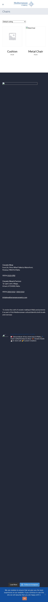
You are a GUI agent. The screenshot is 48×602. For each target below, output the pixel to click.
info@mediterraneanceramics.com (14, 297)
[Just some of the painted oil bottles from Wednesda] (9, 429)
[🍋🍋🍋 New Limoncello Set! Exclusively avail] (24, 552)
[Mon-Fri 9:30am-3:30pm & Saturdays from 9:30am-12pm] (39, 497)
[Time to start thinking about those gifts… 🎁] (9, 535)
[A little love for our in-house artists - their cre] (39, 530)
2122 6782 (11, 275)
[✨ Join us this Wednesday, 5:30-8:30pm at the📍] (24, 498)
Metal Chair (35, 51)
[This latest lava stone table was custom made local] (9, 378)
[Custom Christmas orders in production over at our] (24, 361)
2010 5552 (11, 292)
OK (25, 598)
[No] (45, 594)
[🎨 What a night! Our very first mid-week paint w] (24, 445)
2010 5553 (20, 292)
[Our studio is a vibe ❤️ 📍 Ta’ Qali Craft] (39, 424)
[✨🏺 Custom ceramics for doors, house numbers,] (39, 369)
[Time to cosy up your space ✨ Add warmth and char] (9, 501)
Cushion (12, 51)
